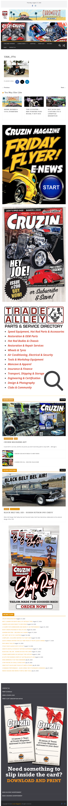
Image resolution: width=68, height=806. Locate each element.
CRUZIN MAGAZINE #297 (15, 442)
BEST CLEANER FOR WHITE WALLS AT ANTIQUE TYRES (17, 621)
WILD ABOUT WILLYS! (8, 643)
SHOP (5, 47)
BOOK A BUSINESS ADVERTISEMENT (12, 796)
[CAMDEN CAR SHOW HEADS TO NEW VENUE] (7, 454)
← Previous (6, 87)
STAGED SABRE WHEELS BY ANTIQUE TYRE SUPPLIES (17, 654)
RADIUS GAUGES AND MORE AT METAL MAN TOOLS (16, 671)
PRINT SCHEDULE (7, 691)
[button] (27, 43)
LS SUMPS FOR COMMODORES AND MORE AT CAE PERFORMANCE (20, 627)
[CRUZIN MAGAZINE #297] (34, 419)
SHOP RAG (32, 43)
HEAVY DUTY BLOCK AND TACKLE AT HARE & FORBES (17, 665)
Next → (63, 87)
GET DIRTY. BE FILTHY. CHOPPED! (11, 635)
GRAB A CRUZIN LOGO (8, 695)
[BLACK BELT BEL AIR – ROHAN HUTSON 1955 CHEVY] (34, 489)
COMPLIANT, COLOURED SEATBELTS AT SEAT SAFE (16, 638)
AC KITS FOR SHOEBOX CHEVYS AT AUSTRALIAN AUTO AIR (18, 657)
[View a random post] (64, 45)
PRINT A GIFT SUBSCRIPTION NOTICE (12, 698)
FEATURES (49, 43)
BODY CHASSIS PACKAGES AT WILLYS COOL (14, 629)
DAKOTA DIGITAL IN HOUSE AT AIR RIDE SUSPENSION (17, 649)
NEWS (16, 438)
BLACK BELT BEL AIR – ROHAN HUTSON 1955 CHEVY (28, 512)
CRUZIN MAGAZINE (8, 438)
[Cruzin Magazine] (34, 23)
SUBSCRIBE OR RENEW (9, 43)
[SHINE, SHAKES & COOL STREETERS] (12, 98)
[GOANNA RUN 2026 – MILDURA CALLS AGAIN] (7, 462)
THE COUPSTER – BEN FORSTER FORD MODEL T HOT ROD (34, 112)
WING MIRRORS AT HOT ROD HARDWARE (13, 660)
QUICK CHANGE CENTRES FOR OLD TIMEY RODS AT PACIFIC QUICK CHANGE (23, 640)
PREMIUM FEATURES (15, 509)
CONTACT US (12, 47)
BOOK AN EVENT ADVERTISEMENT (11, 792)
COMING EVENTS (21, 43)
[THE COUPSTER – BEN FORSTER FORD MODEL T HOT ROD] (34, 98)
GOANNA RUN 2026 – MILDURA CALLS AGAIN (26, 462)
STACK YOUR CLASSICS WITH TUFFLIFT (13, 646)
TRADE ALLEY (41, 43)
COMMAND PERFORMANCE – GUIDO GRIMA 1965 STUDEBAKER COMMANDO (23, 668)
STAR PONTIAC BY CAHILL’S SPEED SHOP (13, 662)
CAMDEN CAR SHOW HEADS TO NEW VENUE (26, 453)
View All (63, 399)
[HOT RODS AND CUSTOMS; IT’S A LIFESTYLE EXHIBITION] (56, 98)
